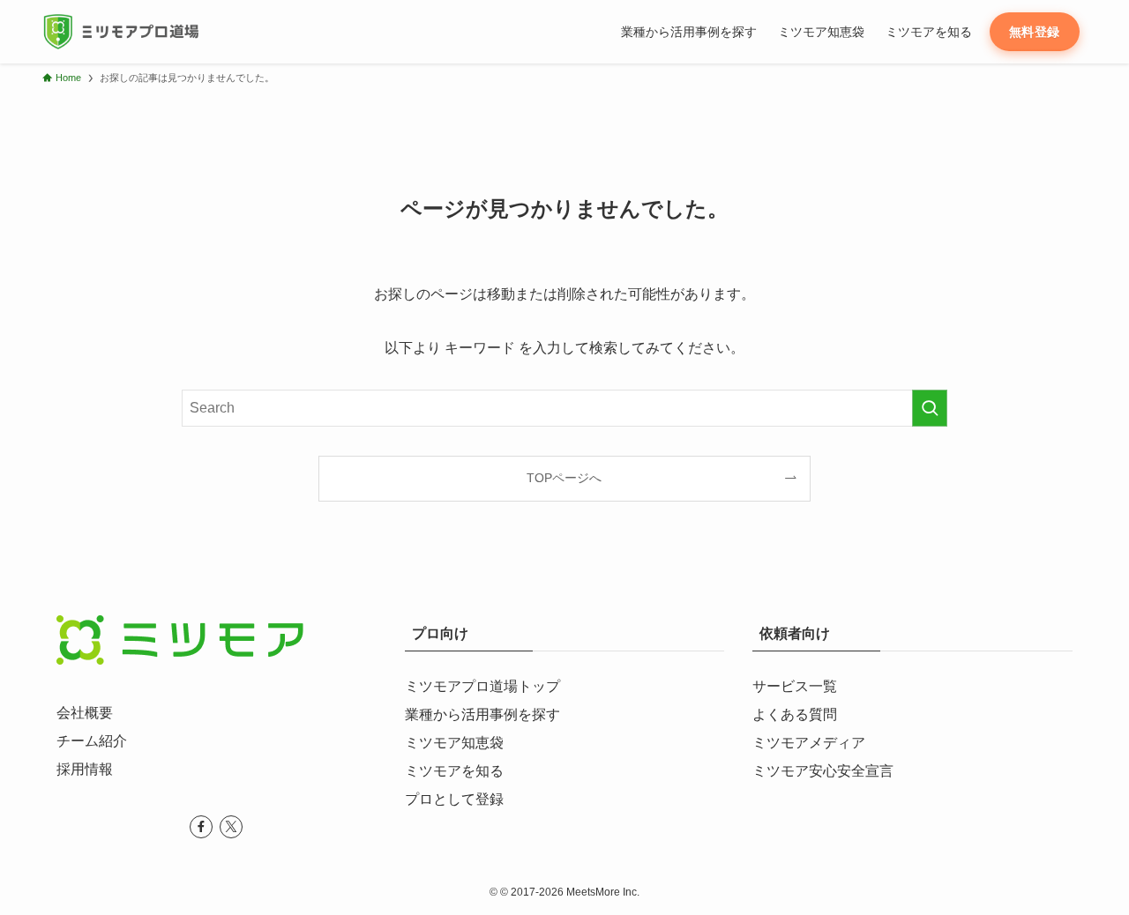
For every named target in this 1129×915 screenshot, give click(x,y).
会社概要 (84, 712)
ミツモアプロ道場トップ (482, 686)
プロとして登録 (454, 799)
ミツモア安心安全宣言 (822, 770)
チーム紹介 (91, 740)
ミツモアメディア (808, 742)
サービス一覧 (794, 686)
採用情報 (84, 769)
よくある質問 (794, 714)
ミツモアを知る (454, 770)
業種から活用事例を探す (482, 714)
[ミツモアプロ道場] (120, 31)
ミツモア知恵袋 (454, 742)
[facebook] (201, 826)
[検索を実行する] (929, 408)
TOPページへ (564, 478)
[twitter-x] (231, 826)
